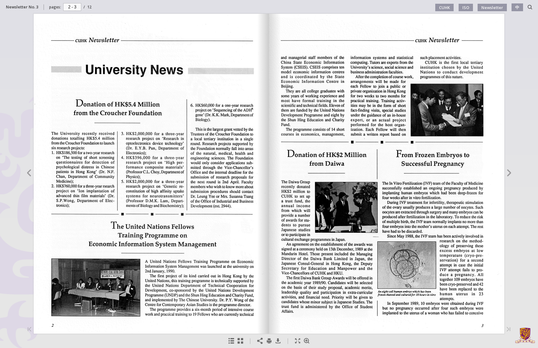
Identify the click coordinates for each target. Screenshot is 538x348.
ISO (465, 7)
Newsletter (492, 7)
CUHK (444, 7)
